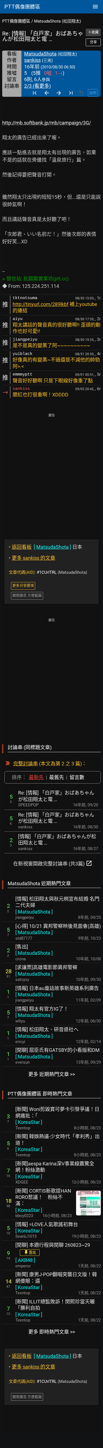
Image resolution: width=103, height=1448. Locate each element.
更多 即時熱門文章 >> (51, 1332)
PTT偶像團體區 (16, 21)
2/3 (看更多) (37, 86)
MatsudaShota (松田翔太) (57, 21)
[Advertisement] (51, 472)
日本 (45, 547)
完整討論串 (25, 763)
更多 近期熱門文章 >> (51, 1074)
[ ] (34, 912)
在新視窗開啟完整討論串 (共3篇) (52, 863)
